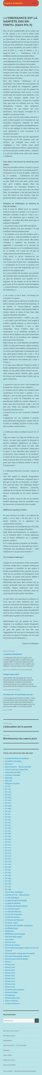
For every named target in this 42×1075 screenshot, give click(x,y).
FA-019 (8, 836)
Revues (8, 962)
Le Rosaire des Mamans (14, 920)
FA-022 (8, 845)
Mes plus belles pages (13, 937)
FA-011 (8, 814)
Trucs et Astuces (11, 1001)
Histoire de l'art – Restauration (17, 895)
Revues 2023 (10, 981)
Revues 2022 (10, 978)
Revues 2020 (10, 973)
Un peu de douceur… (13, 1003)
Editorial (8, 781)
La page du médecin (13, 903)
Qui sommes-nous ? (11, 1031)
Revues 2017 (10, 964)
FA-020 (8, 839)
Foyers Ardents (13, 3)
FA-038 (8, 889)
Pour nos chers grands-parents (17, 956)
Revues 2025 (10, 987)
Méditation (9, 931)
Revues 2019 (10, 970)
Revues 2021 (10, 976)
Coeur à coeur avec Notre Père (16, 770)
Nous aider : (7, 1055)
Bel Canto (9, 764)
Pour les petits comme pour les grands (20, 953)
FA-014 (8, 822)
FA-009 (8, 809)
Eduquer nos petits (12, 783)
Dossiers (6, 1050)
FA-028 (8, 861)
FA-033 (8, 875)
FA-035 (8, 881)
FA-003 (8, 792)
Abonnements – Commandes (14, 1045)
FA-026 (8, 856)
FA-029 (8, 864)
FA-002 (8, 789)
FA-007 (8, 803)
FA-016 (8, 828)
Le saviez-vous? (11, 923)
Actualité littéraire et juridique (17, 758)
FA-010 (8, 811)
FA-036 (8, 884)
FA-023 (8, 848)
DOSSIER (8, 778)
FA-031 (8, 870)
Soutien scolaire (11, 992)
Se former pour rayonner (14, 990)
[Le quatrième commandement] (20, 662)
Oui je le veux (10, 942)
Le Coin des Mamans (13, 912)
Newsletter (7, 1040)
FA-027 (8, 859)
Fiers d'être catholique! (14, 892)
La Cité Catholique (12, 898)
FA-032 (8, 873)
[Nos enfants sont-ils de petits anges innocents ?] (20, 702)
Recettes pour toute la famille (16, 959)
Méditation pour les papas (15, 934)
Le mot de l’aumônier (13, 914)
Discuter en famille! (12, 775)
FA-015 (8, 825)
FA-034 (8, 878)
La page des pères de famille (16, 900)
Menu (34, 3)
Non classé (9, 939)
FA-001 (8, 786)
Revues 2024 (10, 984)
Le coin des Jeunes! (12, 909)
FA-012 (8, 817)
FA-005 (8, 797)
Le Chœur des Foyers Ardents (16, 906)
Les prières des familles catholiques (19, 926)
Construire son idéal (13, 772)
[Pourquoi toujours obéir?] (20, 682)
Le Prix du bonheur (12, 917)
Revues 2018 (10, 967)
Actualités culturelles (13, 761)
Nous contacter (9, 1065)
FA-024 (8, 850)
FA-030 (8, 867)
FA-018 (8, 834)
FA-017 (8, 831)
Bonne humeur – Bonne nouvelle (18, 767)
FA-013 (8, 820)
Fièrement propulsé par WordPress (25, 1071)
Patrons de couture (12, 945)
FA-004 (8, 795)
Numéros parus (9, 1036)
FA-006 (8, 800)
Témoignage (10, 995)
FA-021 (8, 842)
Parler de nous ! (9, 1060)
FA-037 (8, 887)
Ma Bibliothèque (11, 928)
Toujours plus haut (12, 998)
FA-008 (8, 806)
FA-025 (8, 853)
